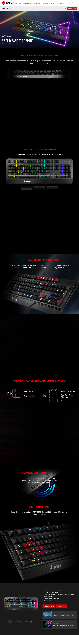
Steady (27, 188)
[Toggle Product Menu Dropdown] (65, 8)
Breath (39, 188)
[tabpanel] (21, 602)
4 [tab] (26, 621)
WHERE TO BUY (61, 606)
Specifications (49, 606)
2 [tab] (15, 621)
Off (52, 188)
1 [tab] (10, 621)
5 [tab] (31, 621)
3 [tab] (20, 621)
